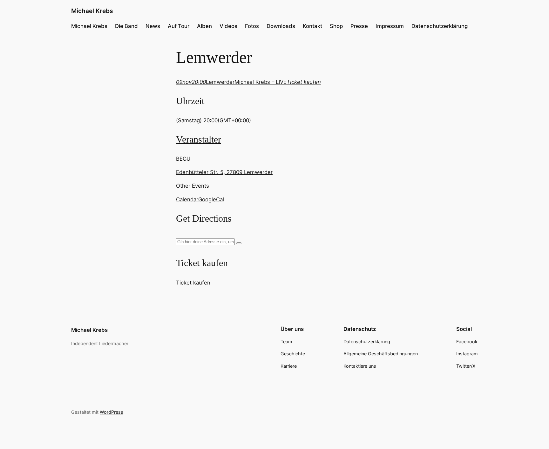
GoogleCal (211, 199)
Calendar (187, 199)
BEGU (183, 159)
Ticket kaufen (193, 282)
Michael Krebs (92, 11)
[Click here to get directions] (238, 243)
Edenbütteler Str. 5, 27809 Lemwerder (224, 172)
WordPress (111, 412)
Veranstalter (198, 139)
